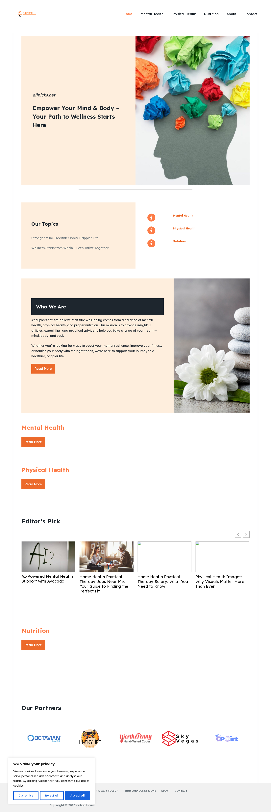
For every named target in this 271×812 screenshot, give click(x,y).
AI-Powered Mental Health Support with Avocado (47, 579)
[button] (246, 534)
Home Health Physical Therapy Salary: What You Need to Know (162, 581)
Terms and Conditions (139, 790)
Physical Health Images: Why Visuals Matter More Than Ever (219, 581)
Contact (251, 14)
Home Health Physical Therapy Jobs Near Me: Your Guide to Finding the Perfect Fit (104, 583)
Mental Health (152, 14)
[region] (51, 781)
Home (128, 14)
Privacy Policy (107, 790)
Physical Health (183, 14)
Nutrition (211, 14)
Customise (25, 795)
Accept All (77, 795)
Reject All (52, 795)
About (231, 14)
